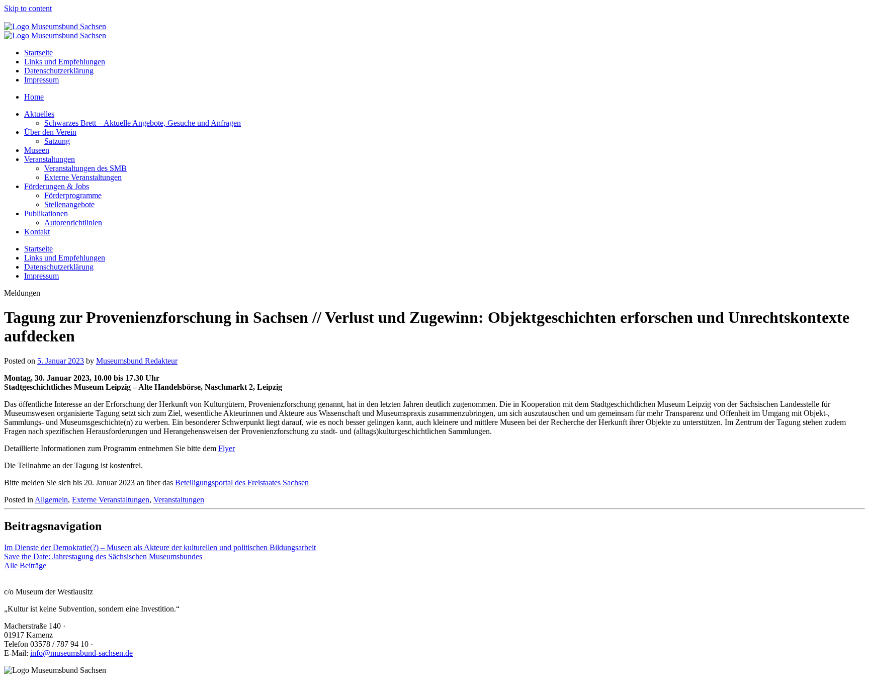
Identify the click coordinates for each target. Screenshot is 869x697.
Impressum (41, 79)
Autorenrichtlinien (73, 222)
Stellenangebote (69, 204)
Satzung (57, 141)
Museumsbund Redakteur (137, 361)
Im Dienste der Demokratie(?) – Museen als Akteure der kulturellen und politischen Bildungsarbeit (160, 547)
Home (34, 97)
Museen (36, 150)
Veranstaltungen (49, 159)
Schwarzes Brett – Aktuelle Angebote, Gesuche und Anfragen (142, 123)
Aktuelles (39, 114)
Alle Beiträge (25, 565)
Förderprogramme (73, 195)
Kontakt (37, 231)
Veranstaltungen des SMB (85, 168)
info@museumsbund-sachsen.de (81, 653)
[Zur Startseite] (55, 26)
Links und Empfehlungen (64, 61)
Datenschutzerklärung (59, 70)
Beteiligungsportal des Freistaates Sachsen (242, 482)
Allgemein (51, 499)
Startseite (38, 52)
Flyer (226, 448)
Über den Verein (50, 132)
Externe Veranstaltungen (83, 177)
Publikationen (46, 213)
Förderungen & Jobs (56, 186)
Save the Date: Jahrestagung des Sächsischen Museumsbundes (103, 556)
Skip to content (28, 8)
